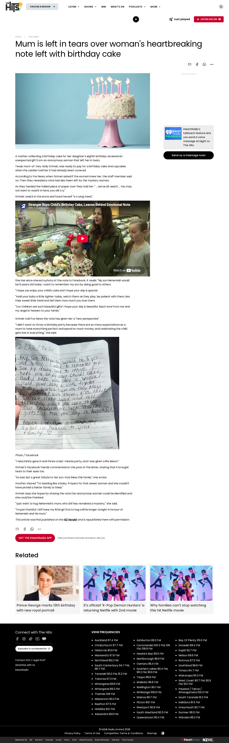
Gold (74, 739)
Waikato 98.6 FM (147, 682)
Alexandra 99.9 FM (106, 714)
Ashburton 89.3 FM (149, 640)
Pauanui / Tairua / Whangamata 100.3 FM (193, 690)
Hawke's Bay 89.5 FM (150, 654)
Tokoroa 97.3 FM (105, 679)
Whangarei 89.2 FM (107, 689)
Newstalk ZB (21, 739)
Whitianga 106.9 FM (149, 692)
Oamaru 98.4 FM (147, 664)
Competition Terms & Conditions (123, 733)
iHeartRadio (21, 670)
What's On (117, 6)
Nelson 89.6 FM (188, 655)
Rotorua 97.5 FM (189, 660)
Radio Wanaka (102, 739)
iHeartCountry (85, 739)
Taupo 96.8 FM (146, 677)
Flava (66, 739)
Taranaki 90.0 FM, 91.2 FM (111, 674)
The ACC (39, 739)
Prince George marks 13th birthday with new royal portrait (47, 589)
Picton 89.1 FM (146, 702)
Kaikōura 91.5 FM (189, 702)
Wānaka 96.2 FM (189, 717)
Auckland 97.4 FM (106, 640)
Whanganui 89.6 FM (107, 684)
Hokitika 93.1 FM (105, 709)
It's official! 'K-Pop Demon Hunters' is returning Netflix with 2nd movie (114, 589)
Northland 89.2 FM (106, 660)
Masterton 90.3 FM (107, 699)
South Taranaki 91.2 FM (193, 697)
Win (103, 6)
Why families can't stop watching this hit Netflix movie (181, 589)
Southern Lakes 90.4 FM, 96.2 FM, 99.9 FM (152, 670)
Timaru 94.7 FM (188, 670)
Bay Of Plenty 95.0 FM (193, 640)
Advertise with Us (25, 665)
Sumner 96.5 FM (189, 712)
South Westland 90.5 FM (152, 712)
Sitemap (152, 733)
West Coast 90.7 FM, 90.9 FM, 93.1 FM (195, 682)
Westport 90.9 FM (148, 707)
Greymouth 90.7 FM (191, 707)
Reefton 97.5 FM (105, 704)
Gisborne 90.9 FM (106, 650)
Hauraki (49, 739)
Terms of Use (92, 733)
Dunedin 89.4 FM (189, 645)
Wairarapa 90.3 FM (191, 675)
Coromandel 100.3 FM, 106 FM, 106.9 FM (153, 647)
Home (18, 36)
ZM (30, 739)
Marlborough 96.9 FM (150, 659)
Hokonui (115, 739)
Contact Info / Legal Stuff (30, 660)
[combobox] (212, 64)
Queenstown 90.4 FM (150, 717)
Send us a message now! (188, 142)
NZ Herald (70, 520)
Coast (59, 739)
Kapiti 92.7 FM (187, 650)
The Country (127, 739)
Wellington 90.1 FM (148, 687)
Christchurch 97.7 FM (109, 645)
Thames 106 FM (105, 694)
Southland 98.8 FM (190, 665)
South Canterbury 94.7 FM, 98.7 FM (112, 667)
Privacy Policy (72, 733)
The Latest (33, 36)
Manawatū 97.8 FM (107, 655)
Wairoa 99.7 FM (146, 697)
